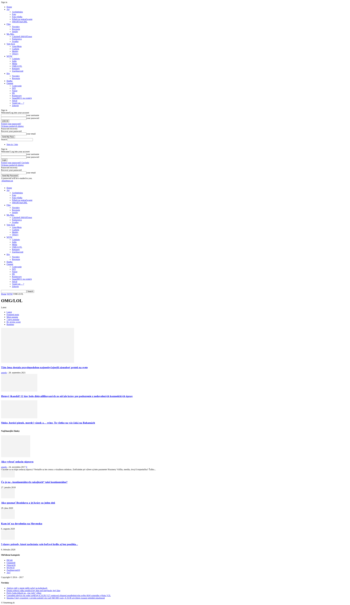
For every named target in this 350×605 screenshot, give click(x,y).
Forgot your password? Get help (15, 162)
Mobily (15, 51)
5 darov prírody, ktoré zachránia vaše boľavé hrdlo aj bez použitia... (39, 544)
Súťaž (14, 100)
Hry (8, 73)
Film (9, 24)
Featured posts (13, 314)
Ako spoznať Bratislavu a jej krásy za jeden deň (28, 502)
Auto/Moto (17, 46)
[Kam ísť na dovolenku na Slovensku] (8, 518)
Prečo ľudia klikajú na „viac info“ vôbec (24, 593)
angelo (4, 372)
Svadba (15, 41)
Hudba (9, 81)
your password (32, 118)
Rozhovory (17, 96)
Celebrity (16, 59)
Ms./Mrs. (10, 34)
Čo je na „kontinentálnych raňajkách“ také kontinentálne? (34, 482)
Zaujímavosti (17, 71)
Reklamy (16, 68)
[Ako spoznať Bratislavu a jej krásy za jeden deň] (8, 497)
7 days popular (13, 319)
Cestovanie (17, 86)
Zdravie (15, 105)
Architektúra (17, 12)
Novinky (16, 26)
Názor (14, 91)
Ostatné (10, 83)
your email (31, 134)
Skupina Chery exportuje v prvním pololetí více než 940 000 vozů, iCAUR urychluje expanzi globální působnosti (56, 598)
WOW (9, 56)
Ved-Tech (11, 44)
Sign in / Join (12, 144)
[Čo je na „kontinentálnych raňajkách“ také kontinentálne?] (8, 477)
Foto (14, 14)
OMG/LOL (17, 66)
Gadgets (15, 49)
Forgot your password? (11, 124)
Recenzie (16, 29)
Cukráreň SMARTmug (22, 36)
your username (32, 115)
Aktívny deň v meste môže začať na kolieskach (27, 588)
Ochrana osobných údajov (12, 126)
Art (8, 9)
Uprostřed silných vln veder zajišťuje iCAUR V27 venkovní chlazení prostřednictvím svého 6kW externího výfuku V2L (59, 595)
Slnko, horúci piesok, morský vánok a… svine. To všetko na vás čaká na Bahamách (48, 422)
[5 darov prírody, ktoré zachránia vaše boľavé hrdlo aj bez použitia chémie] (8, 539)
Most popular (12, 317)
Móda (14, 63)
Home (9, 7)
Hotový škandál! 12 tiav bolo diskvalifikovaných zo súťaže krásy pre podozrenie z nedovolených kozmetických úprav (67, 396)
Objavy (15, 54)
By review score (14, 322)
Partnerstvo (17, 39)
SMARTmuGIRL (19, 22)
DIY (14, 88)
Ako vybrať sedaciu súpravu (17, 461)
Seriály (15, 31)
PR (13, 93)
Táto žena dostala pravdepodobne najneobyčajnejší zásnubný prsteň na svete (44, 367)
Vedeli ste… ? (18, 103)
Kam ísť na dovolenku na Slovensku (21, 523)
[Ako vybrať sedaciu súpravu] (15, 456)
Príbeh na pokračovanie (22, 19)
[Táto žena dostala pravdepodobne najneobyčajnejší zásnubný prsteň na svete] (37, 362)
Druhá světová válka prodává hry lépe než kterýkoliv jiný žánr (33, 590)
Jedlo (14, 61)
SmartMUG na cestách (22, 98)
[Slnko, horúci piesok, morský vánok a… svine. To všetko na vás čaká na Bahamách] (19, 417)
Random (10, 324)
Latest (9, 312)
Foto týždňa (17, 17)
